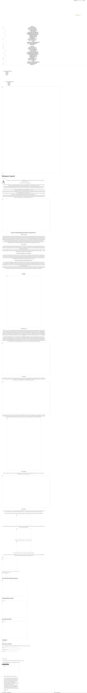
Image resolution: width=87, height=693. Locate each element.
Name (3, 647)
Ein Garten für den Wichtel (6, 619)
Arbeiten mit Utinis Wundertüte (33, 42)
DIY (2, 173)
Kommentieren (4, 658)
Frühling (9, 82)
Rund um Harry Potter (32, 38)
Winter (7, 74)
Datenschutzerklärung (32, 43)
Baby (3, 571)
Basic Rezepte (33, 31)
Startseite (32, 26)
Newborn (13, 571)
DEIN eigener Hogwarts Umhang (7, 598)
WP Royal (9, 692)
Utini (33, 41)
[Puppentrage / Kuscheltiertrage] (8, 576)
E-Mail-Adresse (5, 649)
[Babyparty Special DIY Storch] (4, 576)
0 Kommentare (7, 572)
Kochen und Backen (33, 30)
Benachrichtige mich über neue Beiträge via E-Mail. (11, 662)
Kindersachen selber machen (32, 33)
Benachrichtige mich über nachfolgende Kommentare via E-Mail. (13, 660)
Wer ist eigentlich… (32, 40)
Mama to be (10, 571)
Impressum (32, 44)
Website (3, 651)
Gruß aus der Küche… (32, 28)
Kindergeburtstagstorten (33, 34)
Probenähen (32, 37)
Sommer (7, 72)
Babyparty (5, 571)
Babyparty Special (33, 35)
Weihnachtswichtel (33, 36)
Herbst (7, 73)
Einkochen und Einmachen (33, 32)
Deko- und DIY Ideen (32, 27)
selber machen (17, 571)
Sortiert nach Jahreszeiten (8, 71)
